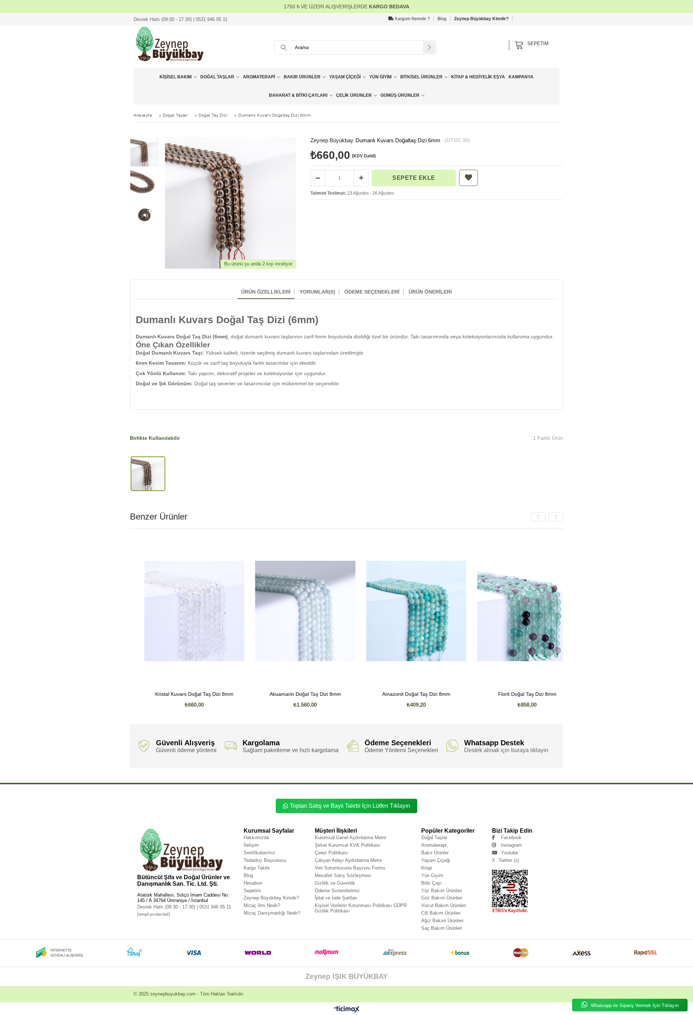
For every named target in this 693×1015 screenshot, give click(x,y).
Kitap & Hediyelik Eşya (478, 76)
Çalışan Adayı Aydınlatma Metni (348, 860)
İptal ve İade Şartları (336, 898)
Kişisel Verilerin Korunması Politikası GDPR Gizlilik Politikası (361, 908)
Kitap (426, 868)
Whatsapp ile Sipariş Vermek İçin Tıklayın (634, 1005)
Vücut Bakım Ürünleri (443, 905)
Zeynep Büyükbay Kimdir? (481, 18)
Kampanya (521, 76)
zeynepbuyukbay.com (173, 994)
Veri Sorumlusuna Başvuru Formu (350, 868)
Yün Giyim (380, 76)
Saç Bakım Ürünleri (441, 928)
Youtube (509, 852)
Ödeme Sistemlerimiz (337, 890)
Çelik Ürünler (354, 95)
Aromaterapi (259, 76)
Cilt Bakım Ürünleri (441, 913)
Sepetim (252, 890)
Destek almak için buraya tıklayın (506, 750)
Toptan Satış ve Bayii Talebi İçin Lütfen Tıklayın (350, 806)
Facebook (511, 837)
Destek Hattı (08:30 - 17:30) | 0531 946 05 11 (184, 907)
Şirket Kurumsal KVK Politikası (347, 845)
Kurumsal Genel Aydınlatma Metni (350, 837)
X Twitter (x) (505, 860)
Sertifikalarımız (259, 852)
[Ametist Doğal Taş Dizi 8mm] (560, 611)
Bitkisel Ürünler (421, 76)
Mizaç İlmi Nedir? (262, 905)
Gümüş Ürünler (399, 95)
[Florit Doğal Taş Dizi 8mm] (449, 611)
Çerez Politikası (331, 852)
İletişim (251, 845)
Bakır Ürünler (302, 76)
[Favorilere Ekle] (468, 178)
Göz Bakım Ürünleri (441, 898)
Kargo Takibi (257, 868)
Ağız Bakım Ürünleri (442, 920)
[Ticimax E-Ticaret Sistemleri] (346, 1009)
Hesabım (253, 883)
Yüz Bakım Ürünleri (441, 890)
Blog (441, 18)
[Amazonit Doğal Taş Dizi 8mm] (338, 611)
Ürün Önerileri (430, 292)
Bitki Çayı (431, 883)
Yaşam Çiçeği (345, 76)
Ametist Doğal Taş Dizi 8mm (560, 694)
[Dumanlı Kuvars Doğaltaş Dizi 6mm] (148, 474)
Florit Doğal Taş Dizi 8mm (449, 694)
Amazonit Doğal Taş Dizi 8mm (338, 694)
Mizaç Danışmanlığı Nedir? (272, 913)
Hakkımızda (256, 837)
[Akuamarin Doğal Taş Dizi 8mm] (227, 611)
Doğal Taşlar (217, 76)
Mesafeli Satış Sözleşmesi (343, 875)
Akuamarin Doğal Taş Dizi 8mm (227, 694)
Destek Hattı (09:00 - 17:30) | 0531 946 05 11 (180, 19)
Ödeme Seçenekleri (372, 292)
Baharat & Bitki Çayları (298, 95)
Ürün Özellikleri (266, 292)
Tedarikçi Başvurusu (265, 860)
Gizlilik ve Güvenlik (335, 883)
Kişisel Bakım (176, 76)
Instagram (511, 845)
